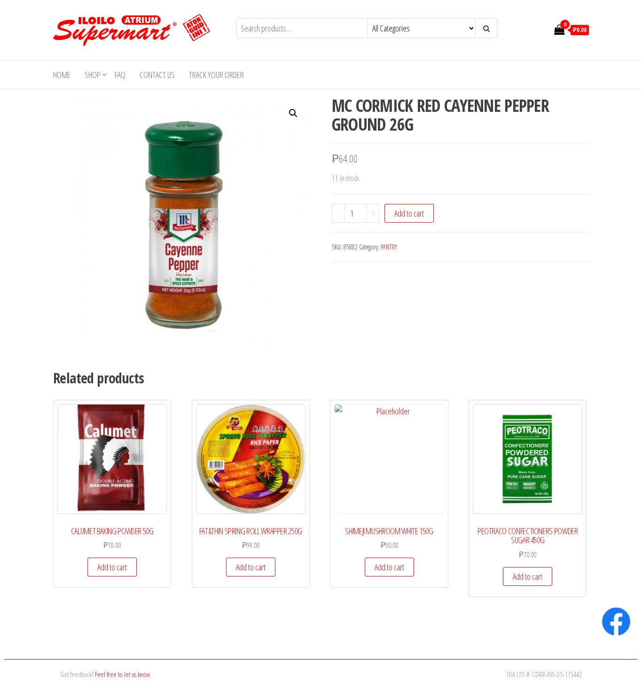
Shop (93, 74)
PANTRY (389, 246)
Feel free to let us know (122, 674)
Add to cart (409, 213)
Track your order (216, 74)
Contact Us (157, 74)
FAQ (120, 74)
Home (61, 74)
